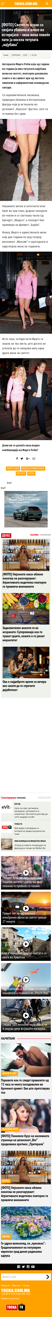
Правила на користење (10, 1298)
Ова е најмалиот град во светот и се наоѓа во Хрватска (24, 955)
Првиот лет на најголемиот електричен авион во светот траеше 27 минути (24, 917)
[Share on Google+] (28, 458)
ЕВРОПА (6, 1236)
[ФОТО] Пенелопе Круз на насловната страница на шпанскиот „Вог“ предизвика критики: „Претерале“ (25, 1140)
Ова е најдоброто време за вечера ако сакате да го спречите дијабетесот (24, 686)
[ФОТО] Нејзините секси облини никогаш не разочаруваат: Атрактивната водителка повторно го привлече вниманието (24, 580)
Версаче (21, 473)
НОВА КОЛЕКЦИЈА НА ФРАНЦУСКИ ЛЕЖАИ (30, 841)
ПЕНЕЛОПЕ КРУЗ (10, 1129)
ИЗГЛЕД (6, 1180)
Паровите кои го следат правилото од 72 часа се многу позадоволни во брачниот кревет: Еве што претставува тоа (25, 1086)
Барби (31, 473)
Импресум (5, 1285)
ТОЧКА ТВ (18, 824)
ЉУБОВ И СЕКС (9, 1073)
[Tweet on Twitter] (22, 458)
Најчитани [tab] (45, 535)
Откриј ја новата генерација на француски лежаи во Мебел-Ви (30, 846)
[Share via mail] (34, 458)
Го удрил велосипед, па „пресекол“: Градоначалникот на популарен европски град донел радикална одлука (23, 1249)
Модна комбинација (33, 468)
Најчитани (8, 1038)
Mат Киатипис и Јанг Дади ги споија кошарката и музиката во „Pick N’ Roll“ (25, 991)
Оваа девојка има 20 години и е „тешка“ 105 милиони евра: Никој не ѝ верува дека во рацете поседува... (24, 1024)
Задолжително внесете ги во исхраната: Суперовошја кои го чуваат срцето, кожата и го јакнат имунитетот (23, 634)
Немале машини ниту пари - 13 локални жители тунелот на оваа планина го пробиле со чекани (22, 882)
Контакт (26, 1285)
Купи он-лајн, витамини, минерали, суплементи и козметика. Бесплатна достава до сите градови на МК (31, 812)
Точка (5, 55)
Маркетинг (16, 1285)
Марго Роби (13, 468)
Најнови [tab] (34, 535)
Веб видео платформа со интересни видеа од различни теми (29, 831)
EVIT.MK (17, 804)
